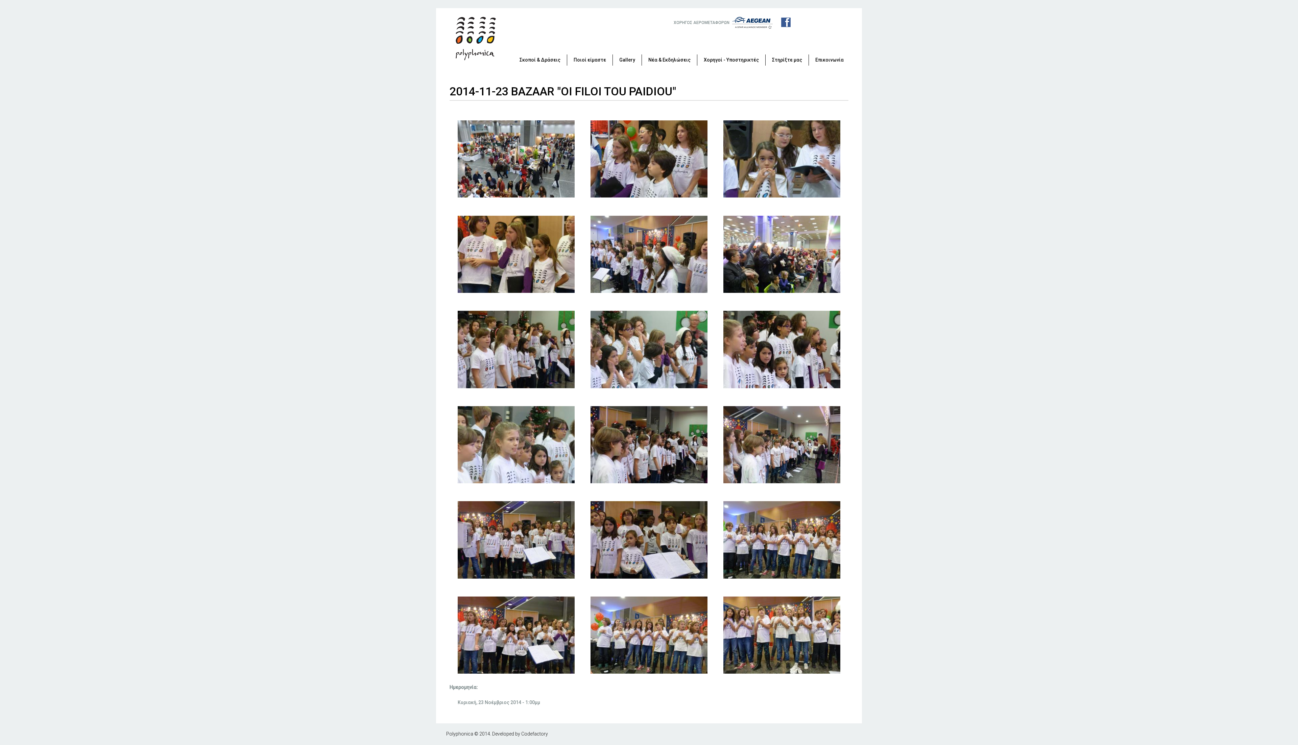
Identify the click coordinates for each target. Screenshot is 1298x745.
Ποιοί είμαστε (590, 60)
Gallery (627, 60)
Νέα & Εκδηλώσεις (669, 60)
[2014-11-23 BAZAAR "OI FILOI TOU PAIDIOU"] (516, 196)
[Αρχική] (476, 38)
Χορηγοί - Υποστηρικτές (731, 60)
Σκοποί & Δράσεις (540, 60)
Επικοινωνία (829, 60)
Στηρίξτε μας (787, 60)
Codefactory (534, 734)
